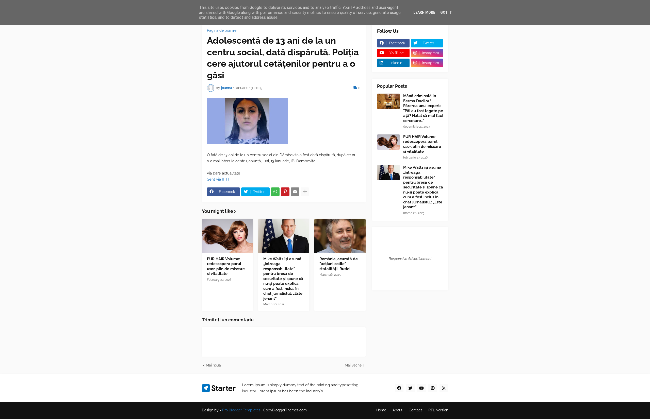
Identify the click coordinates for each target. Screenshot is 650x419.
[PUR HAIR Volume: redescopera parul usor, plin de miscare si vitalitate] (227, 236)
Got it (446, 12)
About (397, 410)
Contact (415, 410)
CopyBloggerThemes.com (285, 410)
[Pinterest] (285, 191)
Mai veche (353, 365)
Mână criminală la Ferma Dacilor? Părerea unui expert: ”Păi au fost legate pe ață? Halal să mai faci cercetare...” (423, 108)
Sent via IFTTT (219, 179)
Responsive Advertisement (410, 259)
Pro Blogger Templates (241, 410)
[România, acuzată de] (340, 236)
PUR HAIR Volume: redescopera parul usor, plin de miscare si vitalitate (226, 266)
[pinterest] (432, 388)
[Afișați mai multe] (305, 191)
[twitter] (410, 388)
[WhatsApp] (275, 191)
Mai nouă (213, 365)
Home (381, 410)
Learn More (424, 12)
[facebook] (399, 388)
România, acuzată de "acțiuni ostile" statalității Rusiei (338, 264)
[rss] (444, 388)
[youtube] (421, 388)
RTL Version (438, 410)
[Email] (295, 191)
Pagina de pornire (221, 30)
